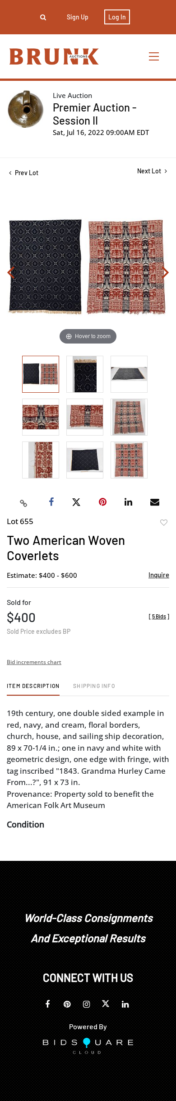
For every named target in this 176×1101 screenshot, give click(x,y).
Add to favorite (163, 523)
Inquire (158, 575)
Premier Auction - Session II (95, 114)
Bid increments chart (34, 662)
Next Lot (149, 171)
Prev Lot (26, 173)
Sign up (77, 17)
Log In (117, 17)
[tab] (33, 689)
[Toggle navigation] (154, 56)
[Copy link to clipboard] (24, 502)
